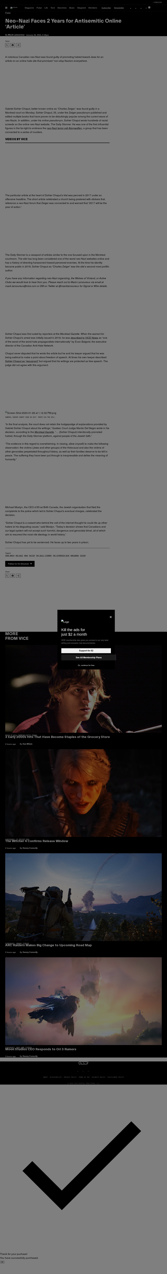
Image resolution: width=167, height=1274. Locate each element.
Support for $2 (86, 651)
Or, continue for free (86, 665)
